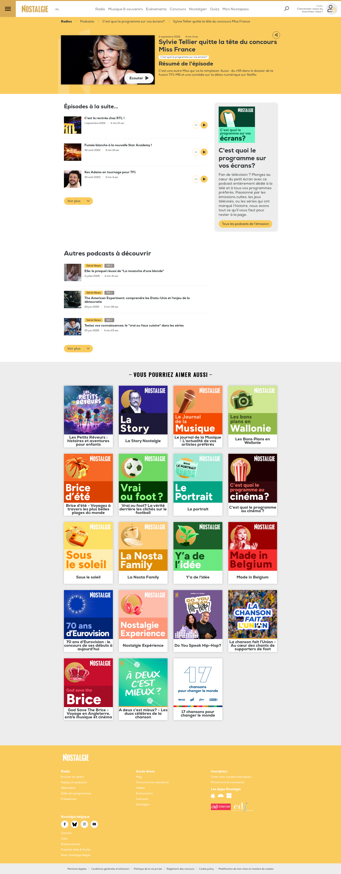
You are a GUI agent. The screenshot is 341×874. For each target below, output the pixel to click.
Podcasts (87, 21)
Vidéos (140, 788)
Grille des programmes (76, 793)
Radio (100, 9)
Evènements (144, 793)
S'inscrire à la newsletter (152, 782)
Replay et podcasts (74, 782)
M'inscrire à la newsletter (228, 782)
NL (56, 9)
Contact (66, 833)
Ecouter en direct (72, 777)
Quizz (214, 9)
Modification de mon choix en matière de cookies (246, 868)
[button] (78, 201)
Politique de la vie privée (148, 868)
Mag (139, 777)
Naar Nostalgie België (75, 855)
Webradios (68, 788)
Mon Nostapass (235, 9)
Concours (178, 9)
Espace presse (70, 844)
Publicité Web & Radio (75, 849)
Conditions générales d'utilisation (110, 868)
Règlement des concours (180, 868)
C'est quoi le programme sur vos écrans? (133, 21)
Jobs (64, 838)
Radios (66, 21)
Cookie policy (206, 868)
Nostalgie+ (198, 9)
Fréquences (69, 799)
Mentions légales (77, 868)
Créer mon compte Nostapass (231, 777)
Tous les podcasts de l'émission (245, 224)
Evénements (156, 9)
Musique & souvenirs (125, 9)
